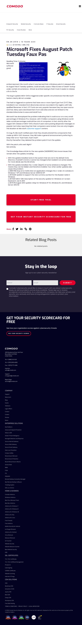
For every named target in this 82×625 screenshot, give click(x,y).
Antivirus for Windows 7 (11, 506)
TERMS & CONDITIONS (11, 606)
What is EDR (8, 433)
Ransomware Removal (11, 456)
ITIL (6, 473)
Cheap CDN (8, 597)
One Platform (8, 427)
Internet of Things (10, 576)
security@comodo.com (11, 381)
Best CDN (7, 595)
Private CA (8, 565)
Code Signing (8, 568)
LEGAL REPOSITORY (34, 606)
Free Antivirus (9, 523)
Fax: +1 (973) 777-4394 (11, 365)
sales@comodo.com (10, 370)
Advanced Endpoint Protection (13, 430)
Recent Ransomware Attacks (13, 462)
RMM (6, 467)
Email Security (61, 24)
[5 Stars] (11, 45)
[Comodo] (15, 6)
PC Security (10, 30)
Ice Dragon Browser (10, 529)
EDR (6, 552)
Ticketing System (9, 485)
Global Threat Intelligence (12, 436)
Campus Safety (9, 453)
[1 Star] (7, 45)
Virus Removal (9, 535)
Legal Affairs (8, 409)
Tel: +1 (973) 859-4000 (11, 362)
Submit (67, 282)
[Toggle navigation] (80, 6)
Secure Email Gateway (11, 447)
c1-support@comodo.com (12, 376)
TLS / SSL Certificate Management (14, 562)
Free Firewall (8, 520)
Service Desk (8, 464)
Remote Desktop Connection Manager (15, 479)
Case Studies (21, 30)
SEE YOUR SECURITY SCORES (18, 333)
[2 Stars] (8, 45)
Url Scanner (8, 541)
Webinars (7, 406)
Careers (7, 414)
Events (7, 403)
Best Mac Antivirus (10, 503)
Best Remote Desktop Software (13, 482)
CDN (6, 583)
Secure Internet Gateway (11, 441)
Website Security (9, 544)
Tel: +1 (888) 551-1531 (11, 359)
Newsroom (8, 397)
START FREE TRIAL (41, 199)
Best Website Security (11, 549)
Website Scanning (10, 573)
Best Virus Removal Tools (12, 500)
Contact (7, 411)
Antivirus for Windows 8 (11, 509)
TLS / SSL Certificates (10, 559)
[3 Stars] (9, 45)
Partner (7, 417)
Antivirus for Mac (9, 515)
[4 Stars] (10, 45)
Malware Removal (10, 538)
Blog (6, 400)
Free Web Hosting (10, 603)
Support (7, 394)
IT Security (49, 24)
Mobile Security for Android (12, 526)
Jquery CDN (8, 592)
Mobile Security (26, 24)
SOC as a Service (9, 488)
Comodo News (39, 24)
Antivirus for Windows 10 (12, 512)
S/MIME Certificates (10, 570)
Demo (6, 420)
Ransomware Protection (11, 459)
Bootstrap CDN (9, 586)
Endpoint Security (12, 24)
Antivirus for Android (10, 532)
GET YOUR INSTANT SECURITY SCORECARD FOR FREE (41, 216)
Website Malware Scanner (12, 546)
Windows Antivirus (10, 497)
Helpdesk (7, 476)
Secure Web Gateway (11, 444)
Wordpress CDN (9, 600)
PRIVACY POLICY (22, 606)
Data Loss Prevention (10, 450)
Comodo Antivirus (10, 494)
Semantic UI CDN (9, 589)
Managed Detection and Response (14, 438)
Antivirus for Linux (10, 517)
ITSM (6, 470)
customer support (34, 128)
